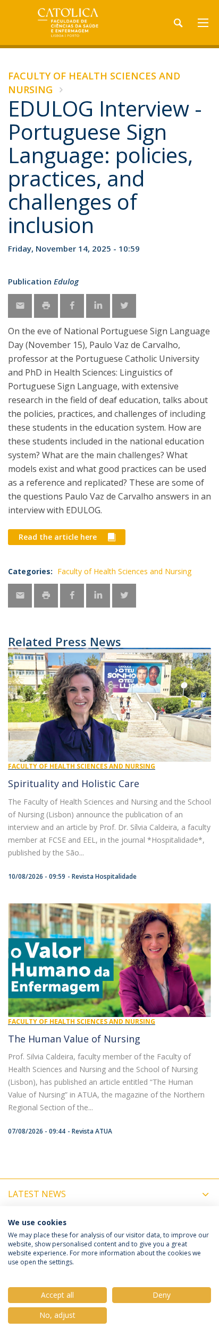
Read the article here (58, 537)
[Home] (74, 22)
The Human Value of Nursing (74, 1038)
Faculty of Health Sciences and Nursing (124, 571)
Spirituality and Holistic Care (73, 783)
